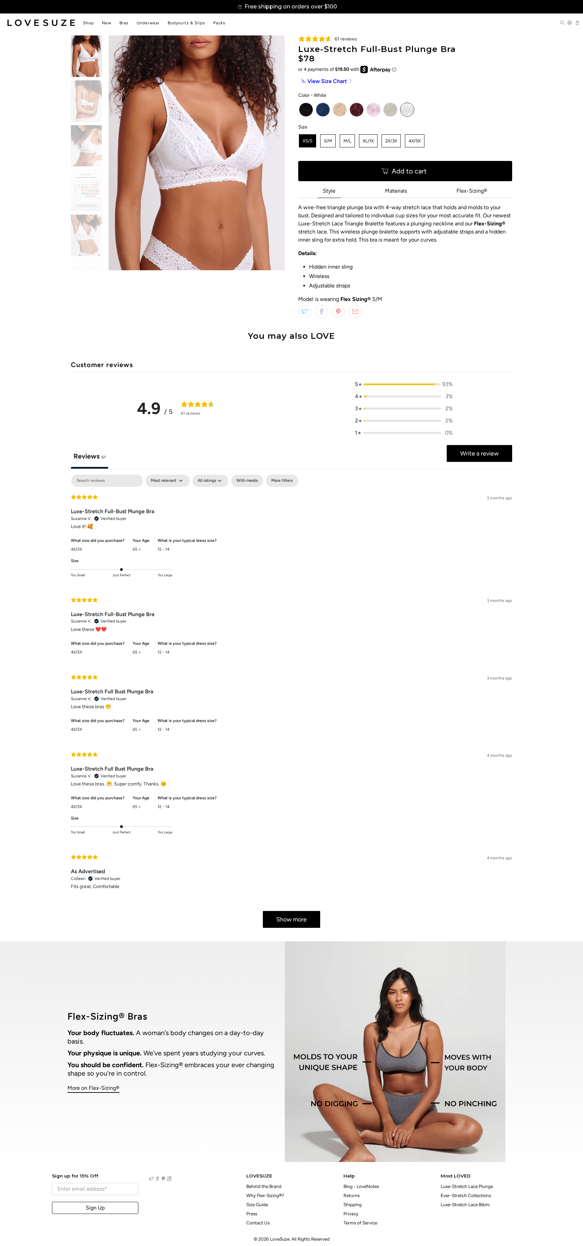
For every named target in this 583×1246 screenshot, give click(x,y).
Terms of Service (360, 1222)
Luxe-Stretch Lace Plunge (467, 1186)
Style (329, 191)
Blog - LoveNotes (361, 1186)
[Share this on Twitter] (304, 311)
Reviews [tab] (90, 456)
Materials (396, 191)
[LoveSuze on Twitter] (151, 1179)
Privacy (350, 1213)
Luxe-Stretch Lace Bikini (465, 1204)
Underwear (148, 23)
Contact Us (258, 1222)
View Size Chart (327, 81)
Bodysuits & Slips (186, 23)
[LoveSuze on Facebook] (157, 1179)
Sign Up (95, 1208)
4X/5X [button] (76, 549)
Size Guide (257, 1204)
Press (251, 1213)
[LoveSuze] (41, 22)
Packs (219, 23)
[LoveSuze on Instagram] (169, 1179)
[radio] (306, 110)
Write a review (479, 453)
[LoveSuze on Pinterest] (163, 1179)
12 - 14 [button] (163, 549)
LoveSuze (279, 1239)
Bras (124, 23)
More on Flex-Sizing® (93, 1088)
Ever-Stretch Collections (466, 1195)
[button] (404, 384)
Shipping (352, 1204)
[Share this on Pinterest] (338, 311)
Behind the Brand (263, 1186)
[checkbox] (247, 481)
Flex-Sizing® (471, 191)
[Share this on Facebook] (321, 311)
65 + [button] (137, 549)
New (106, 23)
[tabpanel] (291, 704)
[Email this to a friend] (355, 311)
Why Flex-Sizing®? (265, 1195)
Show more (291, 919)
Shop (88, 23)
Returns (351, 1195)
